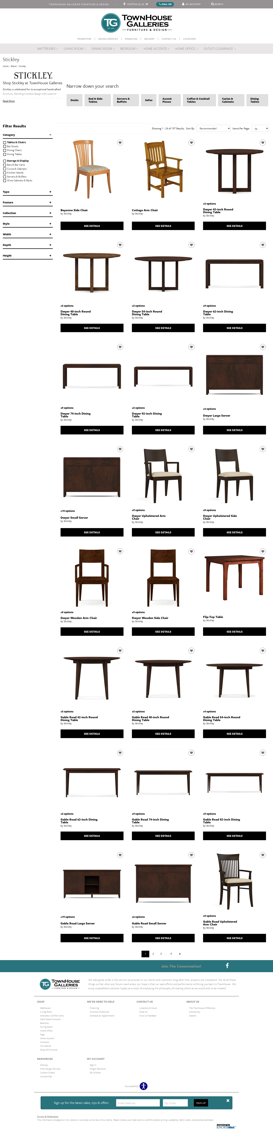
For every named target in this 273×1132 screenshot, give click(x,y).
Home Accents (155, 48)
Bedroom (127, 48)
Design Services (108, 38)
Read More (9, 101)
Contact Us (169, 38)
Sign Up (201, 1103)
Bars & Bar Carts (15, 165)
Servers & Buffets (16, 177)
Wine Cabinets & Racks (19, 180)
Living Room (73, 48)
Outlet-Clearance (218, 48)
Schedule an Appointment (102, 1015)
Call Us (166, 4)
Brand (13, 66)
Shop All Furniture (48, 1049)
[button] (227, 1100)
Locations (189, 38)
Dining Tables (14, 154)
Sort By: (190, 128)
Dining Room (102, 48)
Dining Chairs (14, 150)
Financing (131, 38)
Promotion (84, 38)
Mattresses (46, 48)
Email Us (143, 1011)
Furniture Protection (99, 1011)
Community (194, 1011)
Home (6, 66)
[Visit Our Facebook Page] (227, 966)
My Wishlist (95, 1072)
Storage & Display (17, 161)
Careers (192, 1015)
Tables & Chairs (16, 142)
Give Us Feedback (147, 1015)
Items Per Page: (241, 128)
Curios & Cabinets (16, 169)
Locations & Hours (148, 1008)
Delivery (149, 38)
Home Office (185, 48)
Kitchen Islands (14, 172)
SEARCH (218, 4)
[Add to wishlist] (120, 143)
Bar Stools (12, 146)
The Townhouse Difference (202, 1008)
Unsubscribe (46, 1076)
